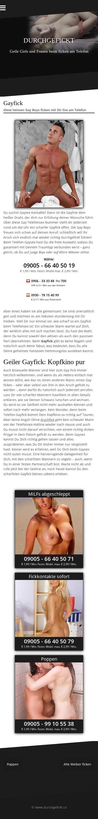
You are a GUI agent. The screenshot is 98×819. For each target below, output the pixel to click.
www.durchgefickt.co (51, 807)
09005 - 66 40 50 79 (49, 641)
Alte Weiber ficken (77, 764)
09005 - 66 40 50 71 (49, 558)
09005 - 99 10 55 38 (49, 723)
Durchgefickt (49, 39)
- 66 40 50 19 (49, 265)
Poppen (12, 764)
